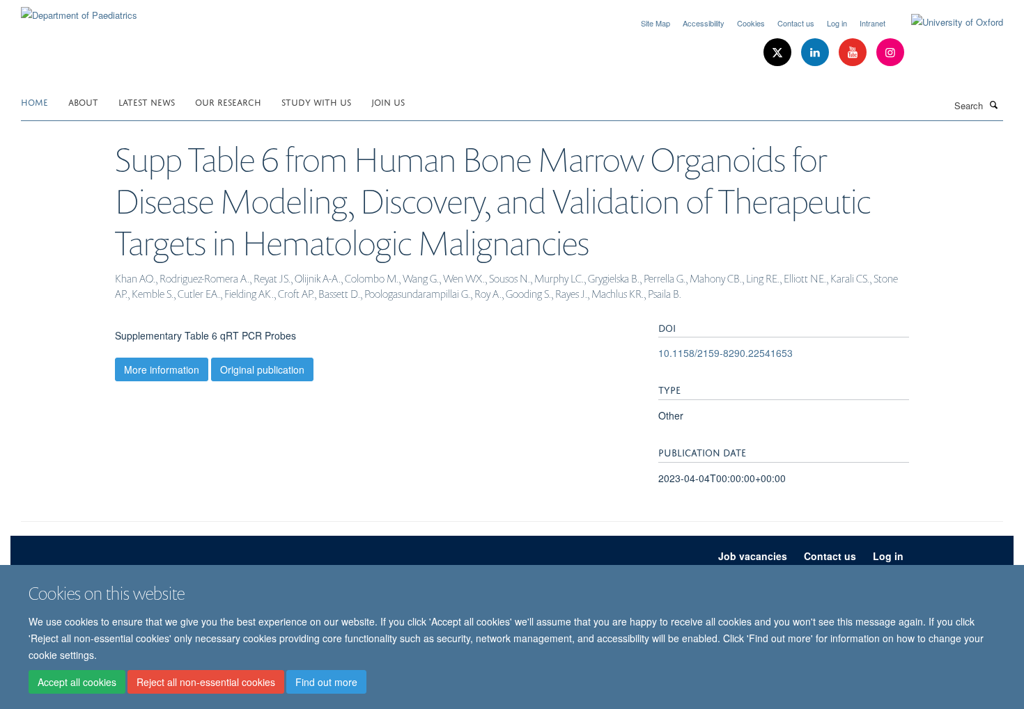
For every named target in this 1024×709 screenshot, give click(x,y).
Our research (228, 101)
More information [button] (161, 369)
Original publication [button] (262, 369)
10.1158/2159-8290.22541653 (725, 353)
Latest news (146, 101)
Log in (837, 23)
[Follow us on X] (778, 52)
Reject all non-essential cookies (206, 682)
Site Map (655, 23)
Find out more (326, 682)
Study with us (316, 101)
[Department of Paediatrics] (79, 10)
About (83, 101)
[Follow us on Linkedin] (816, 52)
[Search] (994, 104)
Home (34, 101)
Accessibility (703, 23)
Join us (388, 101)
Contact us (795, 23)
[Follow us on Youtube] (854, 52)
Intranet (872, 23)
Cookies (751, 23)
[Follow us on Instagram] (890, 52)
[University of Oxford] (946, 22)
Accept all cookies (77, 682)
